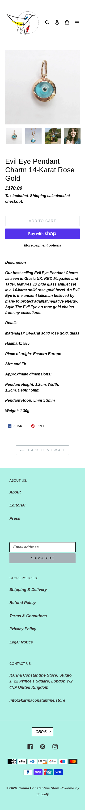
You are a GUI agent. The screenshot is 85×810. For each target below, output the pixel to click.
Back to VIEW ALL (46, 450)
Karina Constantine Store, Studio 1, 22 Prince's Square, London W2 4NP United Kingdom (40, 681)
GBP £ (41, 732)
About (15, 492)
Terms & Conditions (28, 616)
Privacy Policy (22, 629)
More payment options (42, 245)
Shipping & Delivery (28, 589)
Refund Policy (22, 602)
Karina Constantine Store (39, 788)
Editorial (17, 505)
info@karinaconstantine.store (37, 700)
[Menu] (77, 22)
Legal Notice (21, 642)
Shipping (38, 196)
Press (14, 518)
